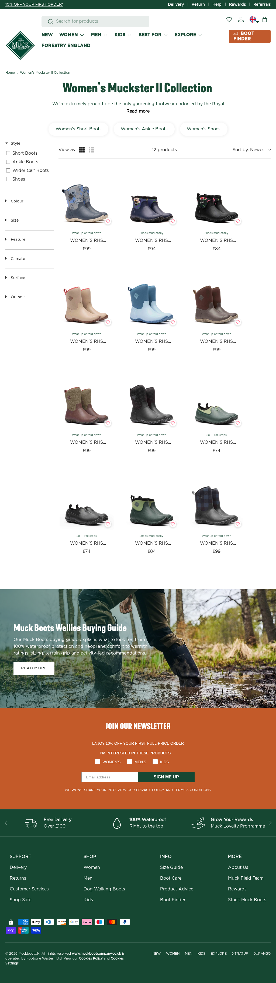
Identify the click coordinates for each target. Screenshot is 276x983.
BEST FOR (150, 35)
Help (217, 4)
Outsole (18, 297)
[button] (265, 19)
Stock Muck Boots (247, 900)
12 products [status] (164, 150)
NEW (47, 35)
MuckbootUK (29, 953)
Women (92, 867)
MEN (96, 35)
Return (198, 4)
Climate (18, 259)
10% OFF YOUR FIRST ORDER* (34, 4)
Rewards (237, 4)
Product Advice (176, 889)
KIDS (120, 35)
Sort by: (249, 150)
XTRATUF (240, 953)
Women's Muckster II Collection (45, 72)
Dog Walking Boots (104, 889)
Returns (18, 878)
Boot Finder (172, 900)
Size (15, 220)
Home (10, 72)
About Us (238, 867)
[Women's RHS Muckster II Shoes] (216, 402)
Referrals (262, 4)
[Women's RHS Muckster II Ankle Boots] (152, 200)
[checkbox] (36, 153)
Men (88, 878)
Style (15, 143)
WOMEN (68, 35)
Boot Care (170, 878)
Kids (88, 900)
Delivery (176, 4)
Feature (18, 240)
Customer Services (29, 889)
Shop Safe (20, 900)
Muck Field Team (246, 878)
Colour (17, 201)
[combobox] (95, 21)
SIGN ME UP (166, 777)
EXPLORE (185, 35)
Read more (138, 111)
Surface (18, 278)
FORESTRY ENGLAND (66, 45)
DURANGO (262, 953)
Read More (34, 668)
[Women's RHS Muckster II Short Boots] (87, 200)
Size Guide (171, 867)
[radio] (82, 149)
